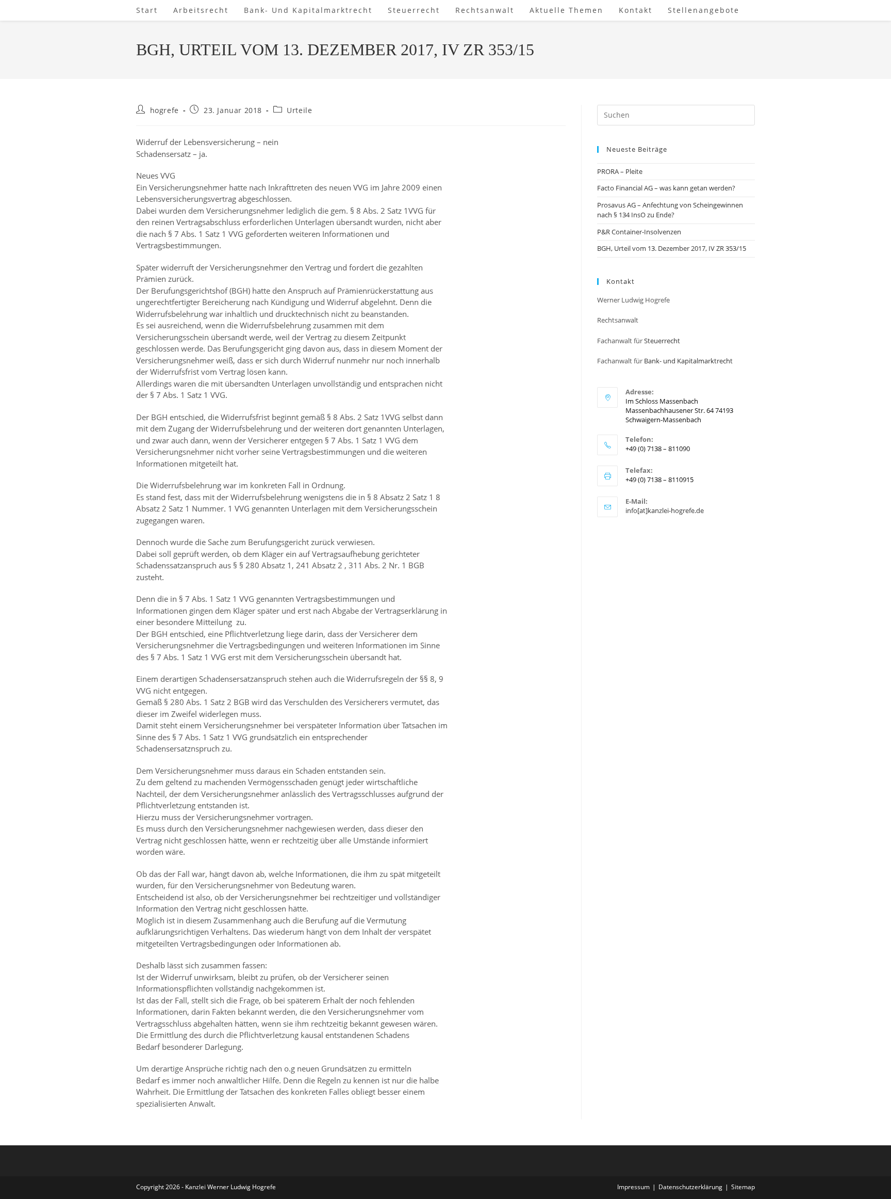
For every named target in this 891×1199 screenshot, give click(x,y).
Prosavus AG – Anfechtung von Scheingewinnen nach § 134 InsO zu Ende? (670, 210)
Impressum (633, 1186)
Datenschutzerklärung (690, 1186)
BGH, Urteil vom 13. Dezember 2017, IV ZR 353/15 (671, 248)
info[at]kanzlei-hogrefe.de (664, 510)
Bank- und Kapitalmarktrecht (688, 360)
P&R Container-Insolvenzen (639, 231)
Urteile (299, 110)
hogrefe (164, 110)
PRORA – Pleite (619, 171)
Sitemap (743, 1186)
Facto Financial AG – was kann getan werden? (666, 188)
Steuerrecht (662, 340)
